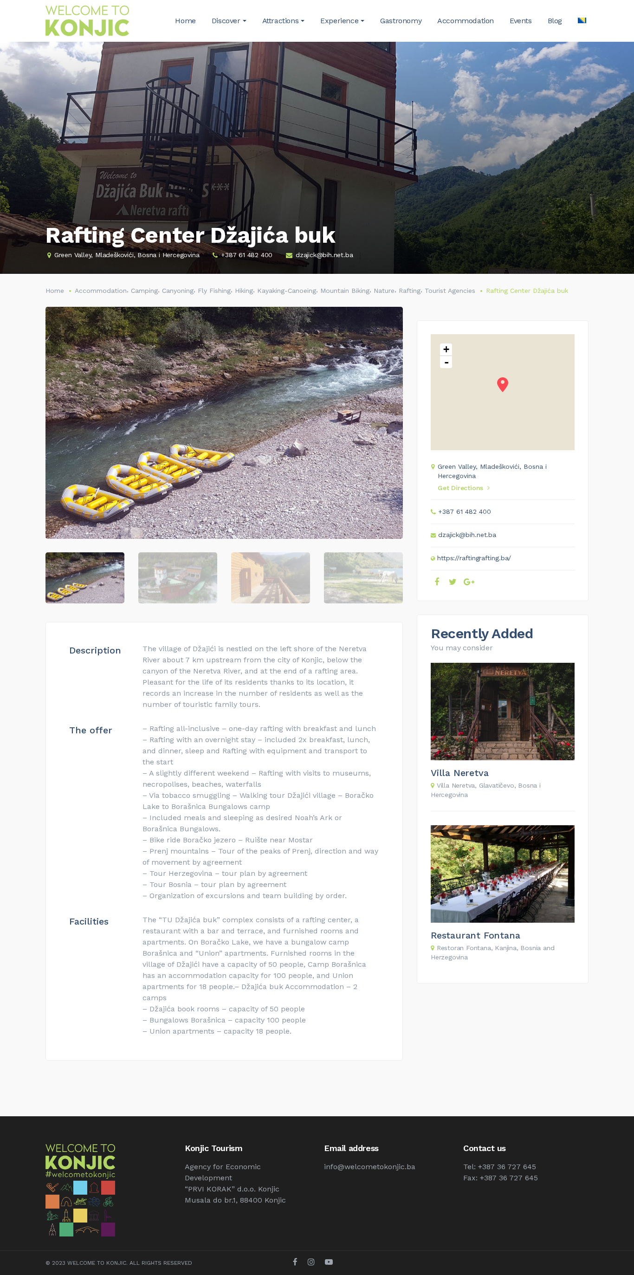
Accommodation (101, 290)
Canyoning (178, 290)
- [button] (446, 362)
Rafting (410, 290)
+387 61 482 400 (246, 255)
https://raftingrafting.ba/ (474, 558)
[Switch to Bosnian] (582, 20)
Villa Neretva (459, 772)
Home (54, 290)
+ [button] (446, 349)
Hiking (244, 290)
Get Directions (460, 488)
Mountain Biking (344, 290)
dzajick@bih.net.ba (324, 255)
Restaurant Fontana (475, 935)
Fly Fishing (214, 290)
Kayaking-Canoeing (286, 290)
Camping (144, 290)
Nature (384, 290)
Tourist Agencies (450, 290)
